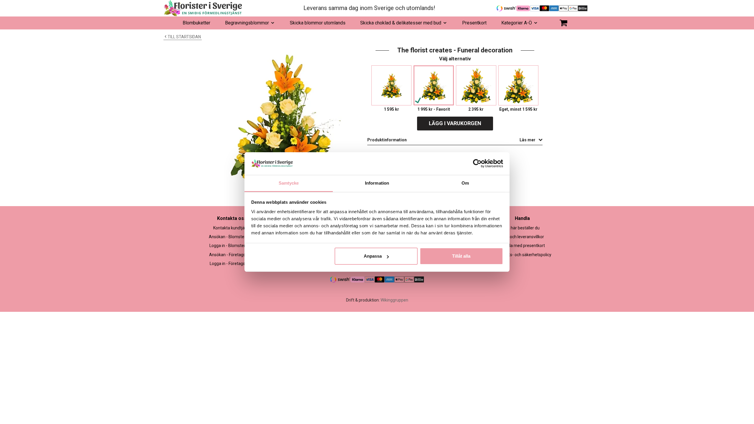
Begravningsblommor (247, 23)
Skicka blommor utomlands (317, 23)
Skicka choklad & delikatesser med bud (400, 23)
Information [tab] (377, 183)
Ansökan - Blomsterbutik (232, 236)
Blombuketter (196, 23)
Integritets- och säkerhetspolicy (522, 254)
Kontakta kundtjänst (232, 228)
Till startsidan (184, 36)
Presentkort (474, 23)
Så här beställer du (522, 228)
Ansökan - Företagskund (231, 254)
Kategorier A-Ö (516, 23)
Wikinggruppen (394, 300)
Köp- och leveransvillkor (522, 236)
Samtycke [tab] (289, 183)
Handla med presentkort (522, 245)
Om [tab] (465, 183)
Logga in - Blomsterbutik (231, 245)
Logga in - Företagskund (232, 263)
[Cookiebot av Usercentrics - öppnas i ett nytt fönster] (477, 163)
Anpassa (373, 256)
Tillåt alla (461, 256)
